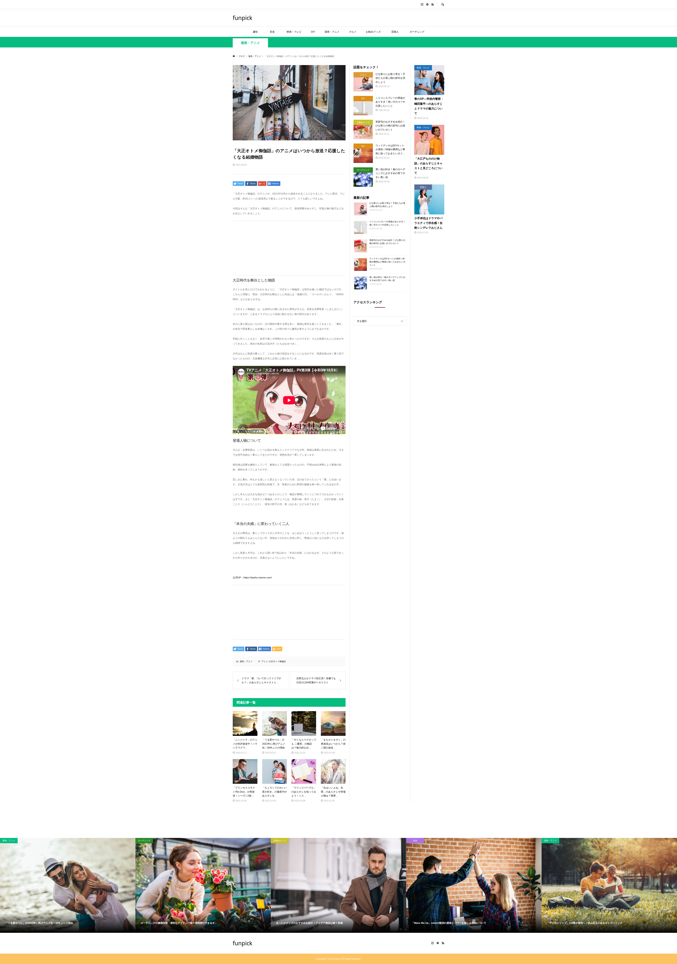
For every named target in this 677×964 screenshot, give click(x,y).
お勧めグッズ (373, 31)
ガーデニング (417, 31)
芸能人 (396, 31)
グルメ (352, 31)
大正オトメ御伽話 (277, 661)
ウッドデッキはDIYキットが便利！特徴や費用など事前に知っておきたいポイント (387, 261)
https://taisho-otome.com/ (257, 577)
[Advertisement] (289, 248)
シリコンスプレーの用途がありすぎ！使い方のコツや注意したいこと (387, 223)
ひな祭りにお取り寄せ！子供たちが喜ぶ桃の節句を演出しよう (387, 205)
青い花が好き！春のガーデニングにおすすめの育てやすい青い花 (387, 279)
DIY (313, 31)
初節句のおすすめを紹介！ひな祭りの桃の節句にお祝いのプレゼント (387, 242)
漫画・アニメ (332, 31)
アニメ (264, 661)
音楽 (275, 31)
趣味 (255, 31)
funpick (242, 18)
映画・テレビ (294, 31)
